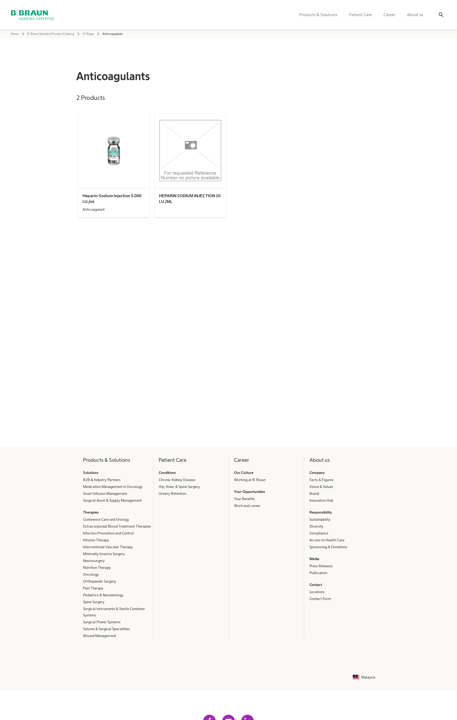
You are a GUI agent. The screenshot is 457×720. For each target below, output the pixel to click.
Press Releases (321, 566)
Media (314, 559)
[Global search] (441, 15)
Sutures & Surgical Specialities (106, 629)
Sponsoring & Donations (328, 547)
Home (15, 34)
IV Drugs (88, 34)
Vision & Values (321, 486)
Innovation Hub (321, 500)
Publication (318, 573)
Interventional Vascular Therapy (108, 547)
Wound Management (99, 636)
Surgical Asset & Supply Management (112, 500)
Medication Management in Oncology (113, 486)
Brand (314, 493)
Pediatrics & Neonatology (103, 595)
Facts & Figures (321, 480)
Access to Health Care (326, 540)
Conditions (167, 472)
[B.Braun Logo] (32, 15)
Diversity (316, 526)
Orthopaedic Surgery (99, 581)
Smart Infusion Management (105, 493)
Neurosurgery (94, 561)
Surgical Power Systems (102, 622)
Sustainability (319, 519)
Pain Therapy (93, 588)
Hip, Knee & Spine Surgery (179, 486)
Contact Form (320, 599)
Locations (317, 592)
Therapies (91, 512)
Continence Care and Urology (106, 519)
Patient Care (360, 14)
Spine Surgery (93, 602)
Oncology (91, 574)
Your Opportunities (249, 492)
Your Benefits (244, 499)
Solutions (90, 472)
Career (389, 14)
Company (317, 472)
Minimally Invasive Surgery (104, 554)
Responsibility (320, 512)
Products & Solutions (318, 14)
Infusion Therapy (96, 540)
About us (415, 14)
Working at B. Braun (250, 480)
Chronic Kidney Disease (177, 480)
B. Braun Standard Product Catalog (50, 34)
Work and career (247, 506)
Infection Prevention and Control (108, 533)
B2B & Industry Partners (102, 480)
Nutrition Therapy (97, 567)
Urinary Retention (172, 493)
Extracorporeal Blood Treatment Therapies (117, 526)
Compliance (318, 533)
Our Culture (243, 472)
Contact (315, 585)
